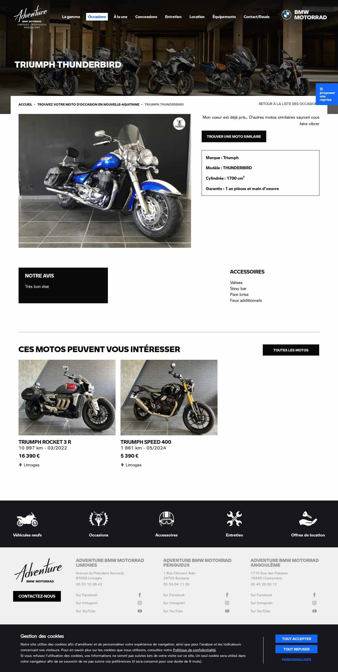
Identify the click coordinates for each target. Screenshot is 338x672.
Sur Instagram (87, 603)
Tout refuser (297, 649)
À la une (120, 16)
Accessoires (166, 534)
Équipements (224, 16)
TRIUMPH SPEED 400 (146, 442)
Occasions (97, 16)
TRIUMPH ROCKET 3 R (45, 442)
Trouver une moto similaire (234, 136)
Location (197, 16)
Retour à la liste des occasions (289, 104)
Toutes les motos (291, 350)
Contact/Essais (256, 16)
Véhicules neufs (27, 534)
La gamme (71, 16)
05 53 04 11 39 (176, 584)
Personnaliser (296, 659)
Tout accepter (296, 638)
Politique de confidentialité (194, 650)
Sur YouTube (86, 611)
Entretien (173, 16)
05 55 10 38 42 (89, 584)
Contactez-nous (37, 596)
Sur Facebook (86, 595)
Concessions (146, 16)
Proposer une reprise (327, 96)
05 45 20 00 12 (264, 584)
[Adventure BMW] (30, 16)
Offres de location (308, 534)
